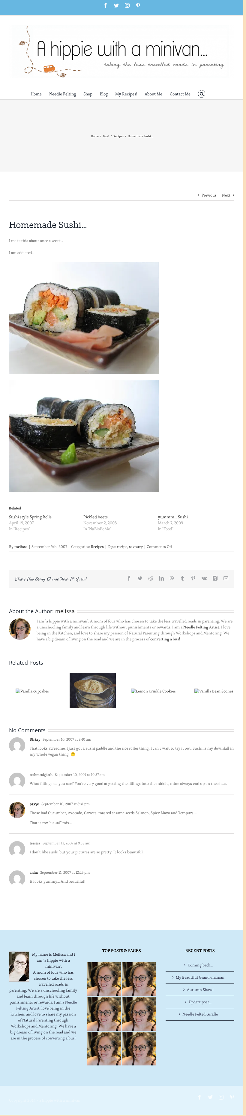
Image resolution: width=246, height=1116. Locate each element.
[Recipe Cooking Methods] (104, 1048)
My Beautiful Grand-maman (200, 977)
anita (34, 872)
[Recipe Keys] (104, 979)
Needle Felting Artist (201, 627)
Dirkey (35, 739)
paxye (34, 804)
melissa (21, 546)
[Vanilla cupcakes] (32, 689)
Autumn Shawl (200, 989)
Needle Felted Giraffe (200, 1014)
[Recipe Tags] (139, 979)
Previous (209, 195)
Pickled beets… (96, 517)
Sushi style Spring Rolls (30, 517)
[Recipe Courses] (139, 1013)
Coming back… (200, 965)
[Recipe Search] (139, 1048)
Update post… (200, 1001)
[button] (202, 93)
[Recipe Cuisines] (104, 1013)
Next (226, 195)
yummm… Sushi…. (174, 517)
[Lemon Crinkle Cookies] (153, 689)
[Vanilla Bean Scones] (213, 689)
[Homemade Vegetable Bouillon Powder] (93, 689)
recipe (122, 546)
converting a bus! (165, 639)
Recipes (97, 546)
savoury (136, 546)
